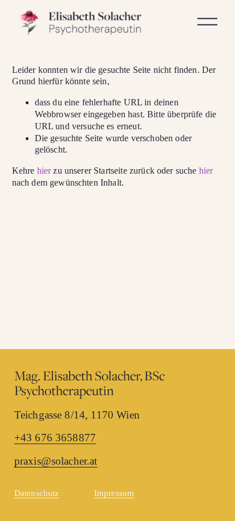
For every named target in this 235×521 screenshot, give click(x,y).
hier (44, 170)
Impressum (114, 493)
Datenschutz (36, 493)
